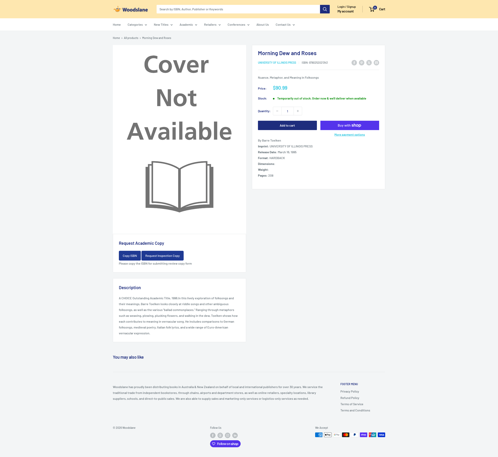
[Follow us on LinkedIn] (235, 435)
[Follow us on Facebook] (213, 435)
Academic (186, 24)
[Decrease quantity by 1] (277, 111)
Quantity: (264, 111)
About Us (262, 24)
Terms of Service (351, 404)
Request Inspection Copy (162, 255)
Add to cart (287, 125)
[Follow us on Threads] (220, 435)
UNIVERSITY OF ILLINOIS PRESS (277, 62)
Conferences (236, 24)
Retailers (210, 24)
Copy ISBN (130, 255)
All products (131, 38)
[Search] (325, 9)
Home (117, 24)
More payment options (349, 134)
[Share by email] (376, 62)
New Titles (161, 24)
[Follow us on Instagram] (227, 435)
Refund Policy (349, 398)
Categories (135, 24)
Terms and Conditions (355, 410)
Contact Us (283, 24)
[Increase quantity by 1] (298, 111)
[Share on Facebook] (354, 62)
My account (346, 11)
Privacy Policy (349, 391)
